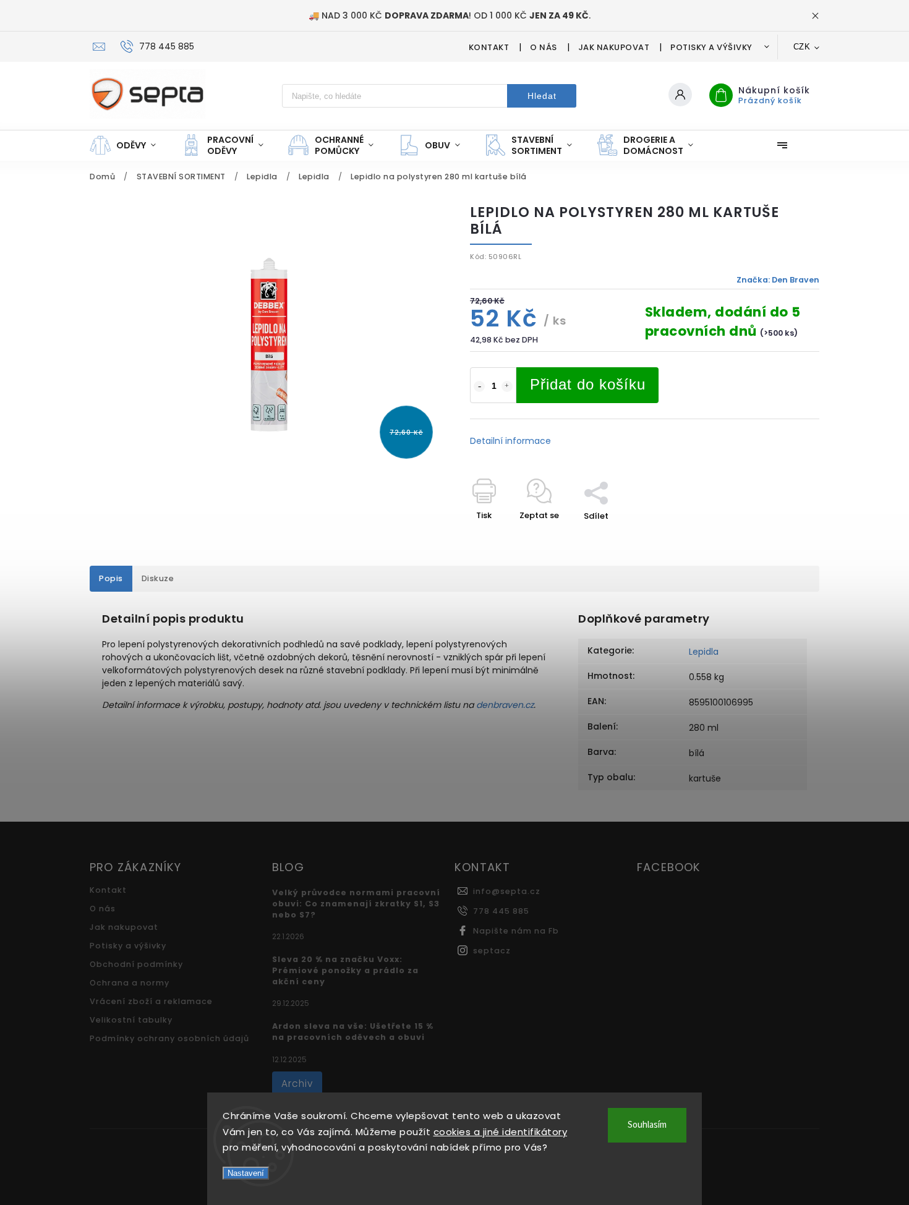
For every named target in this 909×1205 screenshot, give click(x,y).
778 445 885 (501, 911)
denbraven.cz (505, 705)
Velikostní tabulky (131, 1020)
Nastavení (246, 1173)
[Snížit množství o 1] (479, 386)
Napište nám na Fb (516, 931)
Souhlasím (647, 1124)
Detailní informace (510, 441)
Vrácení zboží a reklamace (151, 1001)
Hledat (542, 96)
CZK (802, 46)
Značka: (777, 280)
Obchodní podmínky (136, 964)
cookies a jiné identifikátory (500, 1131)
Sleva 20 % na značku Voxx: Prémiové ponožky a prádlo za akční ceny (345, 970)
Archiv (297, 1083)
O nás (543, 47)
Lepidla (704, 651)
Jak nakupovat (614, 47)
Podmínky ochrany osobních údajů (169, 1038)
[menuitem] (129, 145)
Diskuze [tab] (158, 578)
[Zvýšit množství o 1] (507, 386)
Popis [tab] (111, 578)
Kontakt (489, 47)
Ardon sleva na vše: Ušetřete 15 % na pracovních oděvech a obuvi (352, 1031)
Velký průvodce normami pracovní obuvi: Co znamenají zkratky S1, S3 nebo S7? (356, 903)
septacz (492, 950)
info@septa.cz (506, 891)
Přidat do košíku (588, 384)
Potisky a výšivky (711, 47)
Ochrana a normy (129, 982)
